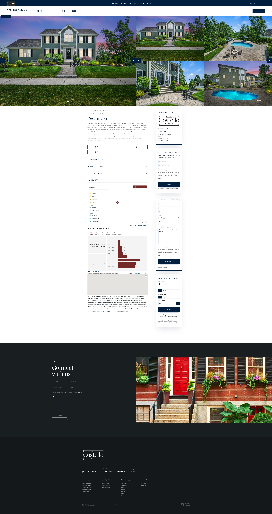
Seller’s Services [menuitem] (106, 485)
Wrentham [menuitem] (123, 497)
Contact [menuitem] (149, 3)
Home (88, 311)
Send (59, 416)
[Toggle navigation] (264, 3)
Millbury (109, 311)
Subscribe (169, 184)
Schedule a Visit (174, 199)
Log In (255, 3)
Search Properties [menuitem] (86, 483)
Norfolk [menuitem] (123, 495)
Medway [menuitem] (123, 491)
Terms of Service (162, 267)
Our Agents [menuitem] (143, 483)
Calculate (169, 309)
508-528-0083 (164, 131)
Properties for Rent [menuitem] (86, 489)
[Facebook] (131, 472)
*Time (159, 221)
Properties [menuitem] (115, 3)
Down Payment (162, 294)
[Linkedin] (134, 472)
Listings (94, 311)
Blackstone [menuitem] (124, 485)
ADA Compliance (114, 505)
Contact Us (160, 140)
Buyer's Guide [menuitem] (105, 483)
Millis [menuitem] (122, 493)
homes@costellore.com (114, 471)
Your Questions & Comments (164, 227)
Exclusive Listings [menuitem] (86, 485)
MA (98, 311)
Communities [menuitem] (133, 3)
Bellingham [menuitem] (124, 483)
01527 (114, 311)
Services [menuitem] (123, 3)
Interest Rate (161, 300)
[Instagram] (136, 472)
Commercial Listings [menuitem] (87, 487)
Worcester (103, 311)
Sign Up (250, 3)
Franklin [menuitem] (123, 489)
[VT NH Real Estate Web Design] (185, 505)
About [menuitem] (142, 3)
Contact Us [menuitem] (143, 485)
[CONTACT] (259, 11)
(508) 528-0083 (89, 471)
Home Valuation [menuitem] (106, 487)
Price (159, 288)
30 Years (162, 284)
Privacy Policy (63, 403)
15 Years (169, 284)
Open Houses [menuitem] (85, 491)
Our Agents (166, 140)
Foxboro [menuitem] (123, 487)
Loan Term (161, 281)
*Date (159, 215)
